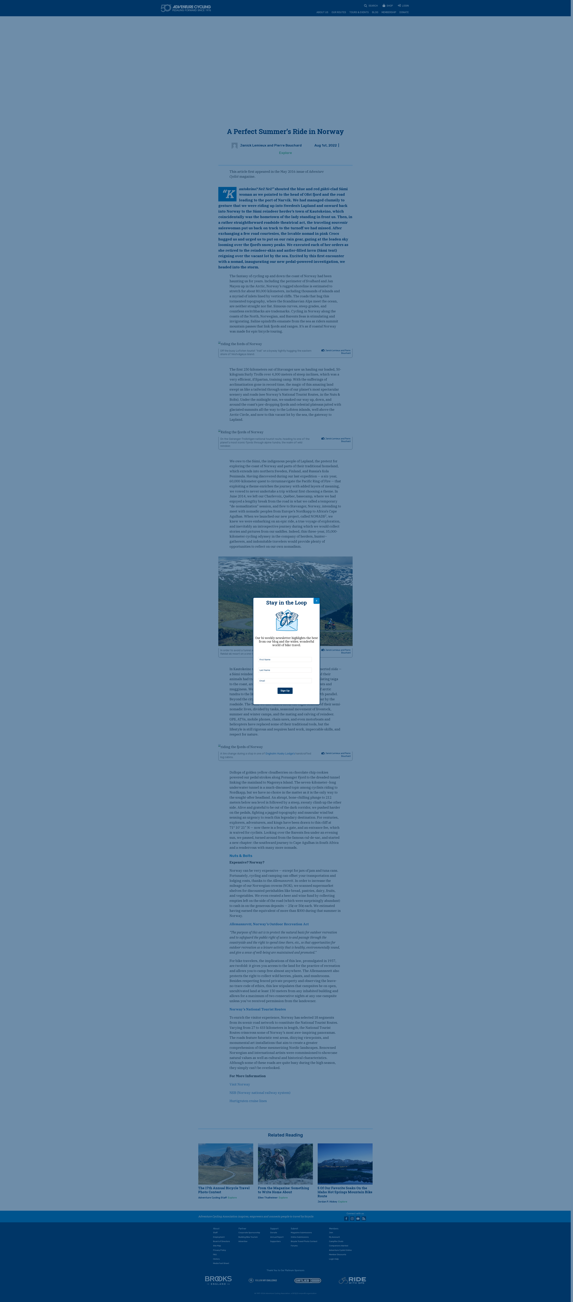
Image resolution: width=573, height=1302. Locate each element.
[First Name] (285, 653)
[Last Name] (285, 663)
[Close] (317, 601)
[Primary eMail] (285, 674)
